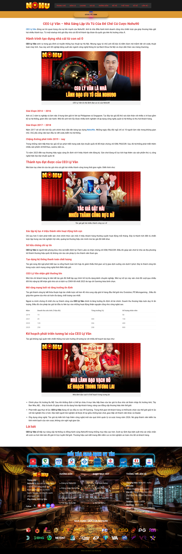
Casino (83, 6)
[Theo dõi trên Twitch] (53, 506)
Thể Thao (125, 6)
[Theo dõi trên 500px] (48, 506)
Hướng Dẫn (103, 6)
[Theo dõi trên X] (35, 506)
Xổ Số (135, 6)
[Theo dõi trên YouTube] (44, 506)
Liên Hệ (145, 6)
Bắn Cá (73, 6)
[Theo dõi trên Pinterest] (39, 506)
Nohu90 (30, 483)
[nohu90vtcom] (38, 5)
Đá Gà (92, 6)
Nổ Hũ (114, 6)
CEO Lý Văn (42, 499)
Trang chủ (61, 6)
